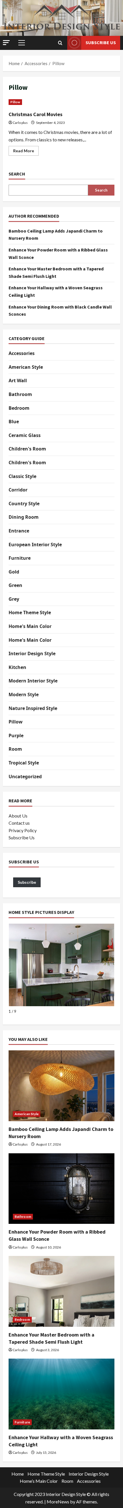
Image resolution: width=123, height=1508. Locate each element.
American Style (26, 367)
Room (15, 749)
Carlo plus (20, 122)
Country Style (24, 503)
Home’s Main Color (39, 1481)
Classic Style (22, 476)
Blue (14, 421)
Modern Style (24, 694)
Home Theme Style (30, 612)
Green (15, 585)
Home (17, 1473)
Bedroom (19, 408)
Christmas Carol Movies (35, 114)
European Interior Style (35, 544)
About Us (18, 815)
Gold (14, 572)
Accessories (22, 353)
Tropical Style (24, 763)
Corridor (18, 490)
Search (17, 174)
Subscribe (27, 882)
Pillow (15, 102)
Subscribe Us (101, 42)
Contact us (19, 823)
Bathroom (20, 394)
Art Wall (18, 380)
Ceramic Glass (25, 435)
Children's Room (27, 449)
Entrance (19, 531)
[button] (6, 42)
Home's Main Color (30, 626)
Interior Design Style (32, 653)
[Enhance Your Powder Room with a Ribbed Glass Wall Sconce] (61, 1188)
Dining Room (24, 517)
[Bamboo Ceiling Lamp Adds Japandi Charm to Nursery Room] (61, 1085)
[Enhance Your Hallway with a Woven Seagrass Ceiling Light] (61, 1394)
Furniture (20, 558)
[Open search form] (60, 42)
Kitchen (17, 667)
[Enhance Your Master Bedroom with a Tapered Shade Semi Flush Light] (61, 1291)
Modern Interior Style (33, 681)
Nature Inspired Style (33, 708)
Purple (16, 735)
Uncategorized (25, 776)
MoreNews (58, 1501)
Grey (14, 599)
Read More (26, 152)
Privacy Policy (23, 830)
